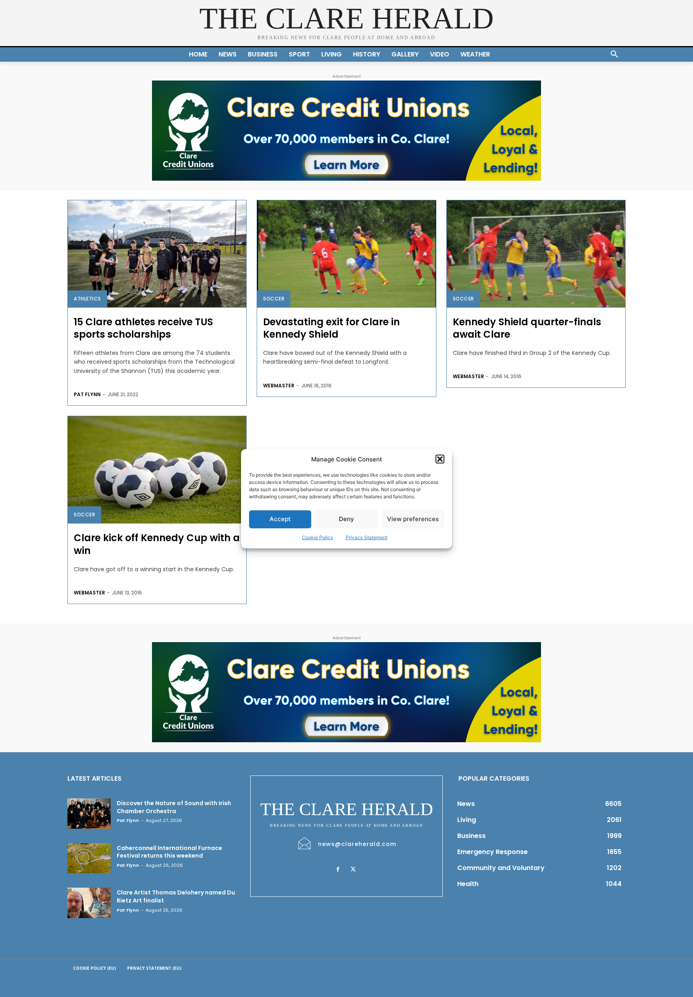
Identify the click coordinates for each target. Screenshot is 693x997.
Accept (280, 519)
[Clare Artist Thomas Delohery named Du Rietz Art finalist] (89, 903)
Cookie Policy (317, 537)
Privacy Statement (366, 537)
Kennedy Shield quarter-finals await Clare (527, 328)
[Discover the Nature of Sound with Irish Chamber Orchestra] (89, 813)
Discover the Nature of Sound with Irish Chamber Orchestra (174, 807)
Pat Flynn (87, 394)
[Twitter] (353, 869)
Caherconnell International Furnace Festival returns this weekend (169, 852)
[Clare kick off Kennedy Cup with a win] (157, 469)
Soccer (273, 298)
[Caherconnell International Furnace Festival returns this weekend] (89, 858)
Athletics (87, 298)
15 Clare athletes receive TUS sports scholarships (143, 328)
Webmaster (278, 385)
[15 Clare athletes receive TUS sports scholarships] (157, 253)
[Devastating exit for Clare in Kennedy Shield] (346, 253)
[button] (440, 459)
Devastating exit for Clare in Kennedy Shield (331, 328)
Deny (346, 519)
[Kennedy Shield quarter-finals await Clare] (536, 253)
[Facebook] (337, 869)
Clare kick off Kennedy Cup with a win (157, 544)
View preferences (413, 519)
